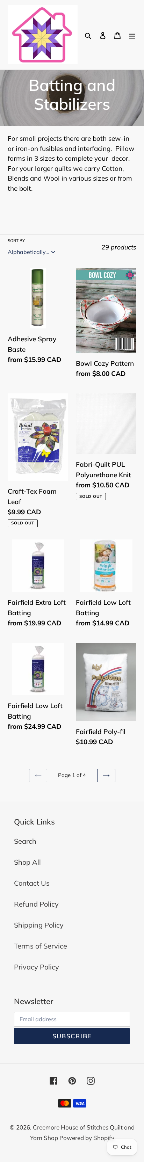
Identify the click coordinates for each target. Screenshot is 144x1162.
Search (25, 841)
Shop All (27, 862)
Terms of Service (40, 946)
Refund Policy (36, 904)
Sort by (16, 240)
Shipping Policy (39, 925)
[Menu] (132, 35)
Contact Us (32, 883)
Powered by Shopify (86, 1137)
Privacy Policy (36, 967)
